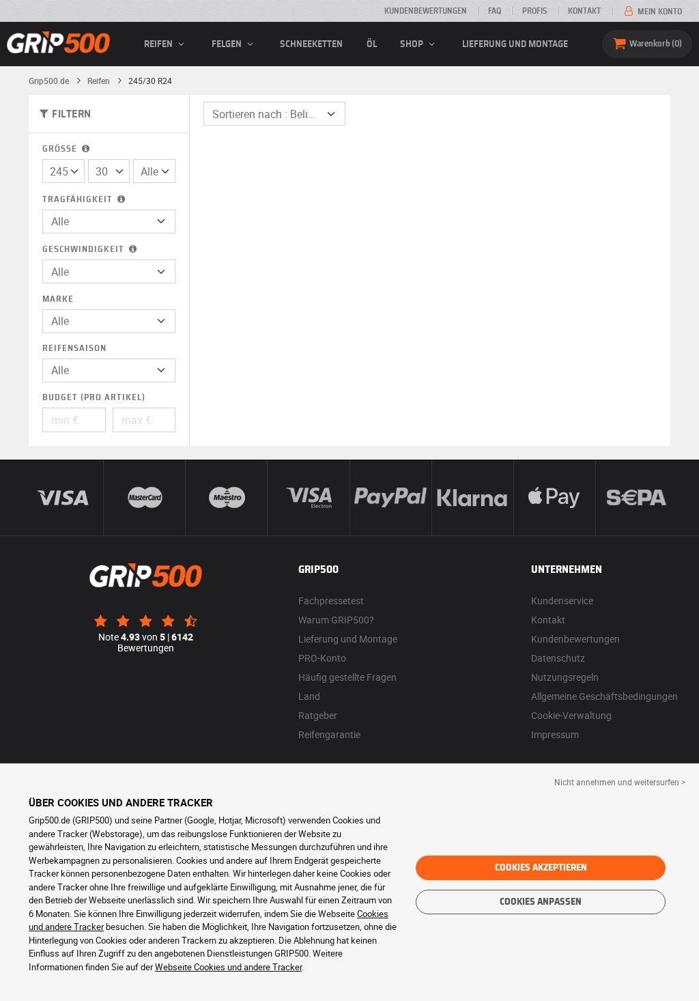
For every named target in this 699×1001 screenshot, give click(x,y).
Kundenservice (562, 600)
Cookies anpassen (541, 902)
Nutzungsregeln (565, 677)
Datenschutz (558, 657)
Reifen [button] (159, 44)
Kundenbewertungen (425, 11)
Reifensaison (74, 348)
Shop (412, 44)
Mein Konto (659, 12)
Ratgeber (317, 715)
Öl (372, 44)
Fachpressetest (331, 600)
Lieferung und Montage (515, 44)
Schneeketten (311, 44)
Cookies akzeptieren (541, 868)
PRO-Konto (322, 657)
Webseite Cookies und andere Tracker (228, 967)
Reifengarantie (329, 734)
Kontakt (584, 11)
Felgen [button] (228, 44)
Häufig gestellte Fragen (347, 677)
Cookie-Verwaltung (571, 715)
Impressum (555, 734)
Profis (534, 11)
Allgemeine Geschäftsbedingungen (604, 696)
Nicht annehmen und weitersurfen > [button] (619, 781)
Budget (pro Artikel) (93, 397)
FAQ (494, 11)
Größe (61, 149)
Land (309, 696)
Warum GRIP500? (336, 619)
